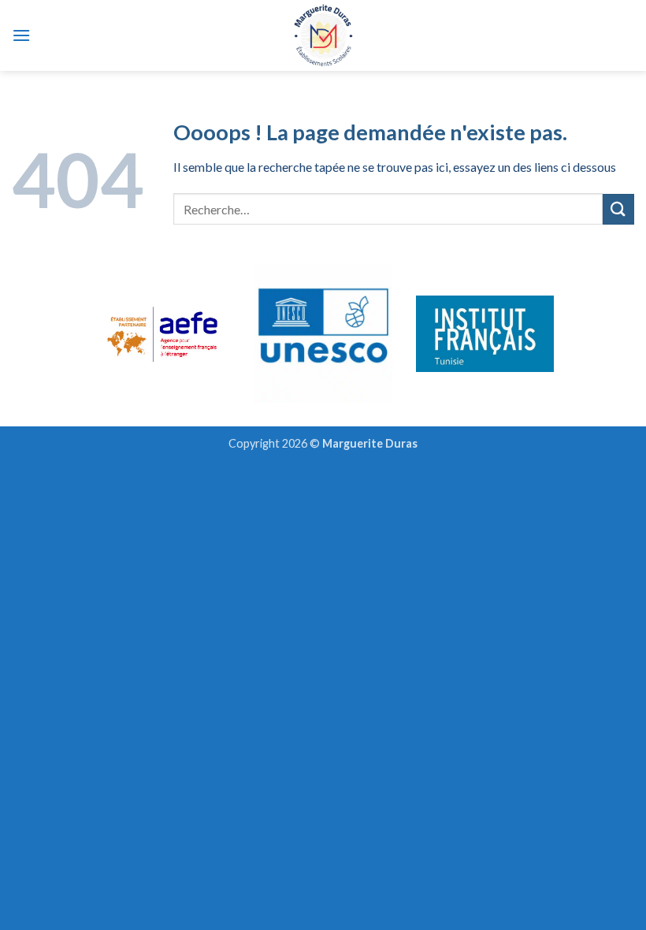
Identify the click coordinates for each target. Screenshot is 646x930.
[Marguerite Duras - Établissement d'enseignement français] (323, 36)
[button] (21, 35)
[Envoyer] (618, 209)
